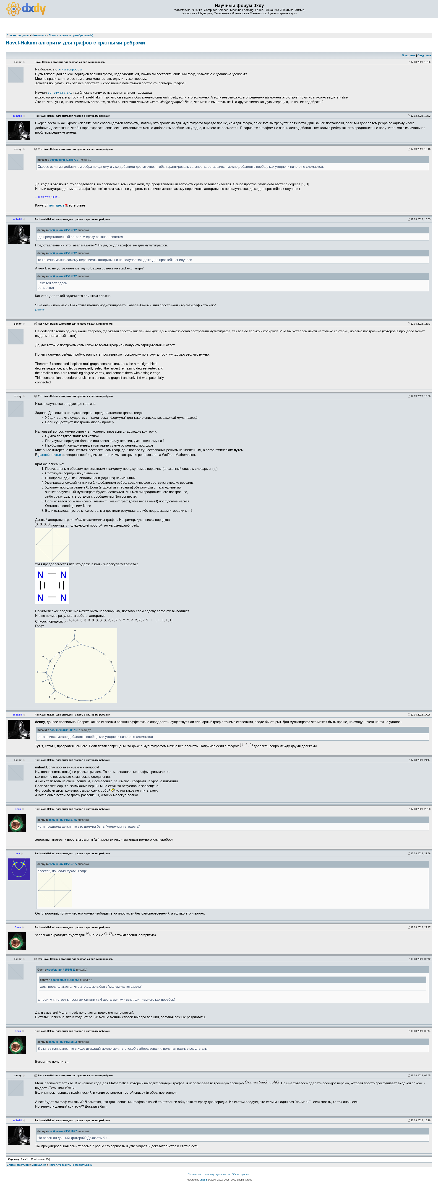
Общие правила (241, 1174)
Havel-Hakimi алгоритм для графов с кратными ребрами (75, 43)
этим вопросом (70, 69)
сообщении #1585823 (62, 1042)
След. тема (424, 55)
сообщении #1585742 (62, 230)
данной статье (49, 455)
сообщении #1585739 (64, 159)
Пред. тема (408, 55)
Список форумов (18, 1164)
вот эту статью (59, 92)
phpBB (203, 1179)
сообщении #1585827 (62, 1131)
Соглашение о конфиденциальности (209, 1174)
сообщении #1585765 (62, 820)
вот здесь (57, 205)
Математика (38, 1164)
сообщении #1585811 (61, 969)
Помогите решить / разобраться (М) (71, 1164)
